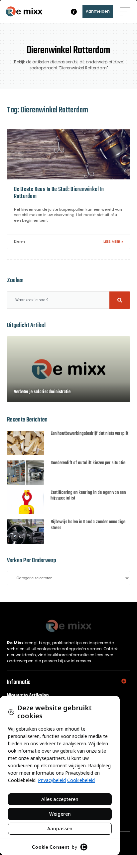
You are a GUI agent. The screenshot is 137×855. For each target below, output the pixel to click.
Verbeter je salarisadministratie (42, 392)
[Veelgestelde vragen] (74, 12)
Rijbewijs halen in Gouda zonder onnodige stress (88, 525)
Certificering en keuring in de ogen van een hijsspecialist (88, 496)
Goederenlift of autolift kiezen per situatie (88, 463)
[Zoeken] (119, 300)
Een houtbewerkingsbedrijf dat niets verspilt (89, 434)
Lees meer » (113, 241)
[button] (125, 11)
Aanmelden (98, 11)
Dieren (19, 241)
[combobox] (58, 300)
